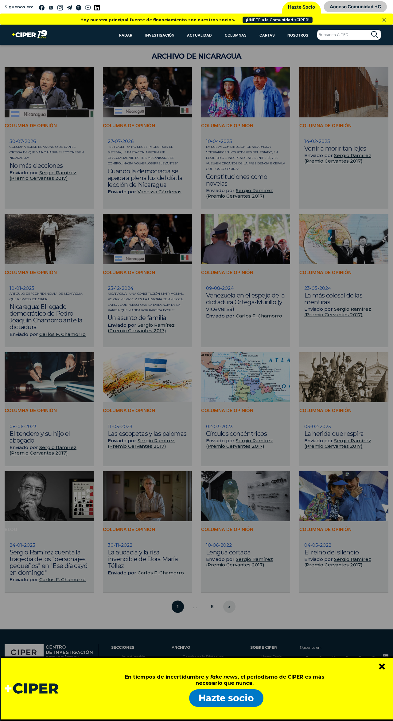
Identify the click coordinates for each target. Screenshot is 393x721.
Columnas (236, 35)
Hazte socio (226, 698)
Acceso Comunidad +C (355, 7)
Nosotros (297, 35)
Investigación (159, 35)
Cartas (267, 35)
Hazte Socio (301, 7)
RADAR (125, 35)
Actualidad (199, 35)
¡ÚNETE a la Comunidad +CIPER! (277, 20)
